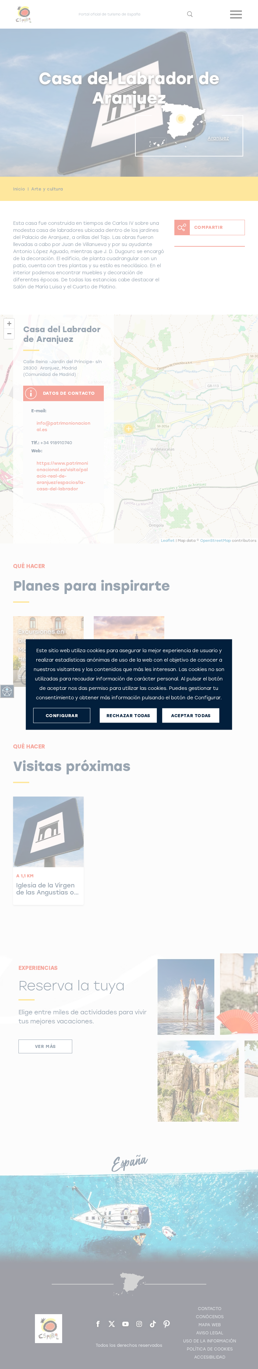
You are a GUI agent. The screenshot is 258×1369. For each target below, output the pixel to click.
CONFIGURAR (62, 715)
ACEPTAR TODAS (191, 715)
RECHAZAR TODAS (128, 715)
